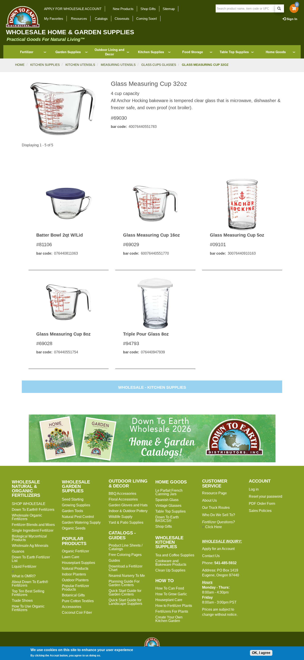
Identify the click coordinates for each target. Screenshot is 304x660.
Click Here (213, 527)
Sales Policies (260, 511)
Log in (254, 489)
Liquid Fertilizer (24, 566)
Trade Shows (22, 600)
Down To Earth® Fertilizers (33, 509)
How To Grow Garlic (171, 594)
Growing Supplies (76, 505)
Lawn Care (70, 557)
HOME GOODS (171, 481)
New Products (123, 9)
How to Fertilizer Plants (173, 606)
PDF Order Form (262, 503)
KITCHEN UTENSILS (80, 64)
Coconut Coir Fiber (77, 612)
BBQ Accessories (122, 493)
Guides (114, 560)
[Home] (21, 16)
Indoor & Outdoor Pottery (128, 511)
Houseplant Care (168, 600)
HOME (19, 64)
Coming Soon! (146, 18)
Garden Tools (72, 511)
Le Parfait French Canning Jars (168, 492)
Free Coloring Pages (125, 555)
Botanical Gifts (73, 595)
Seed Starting (72, 499)
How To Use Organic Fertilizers (28, 608)
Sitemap (169, 9)
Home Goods (276, 52)
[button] (62, 109)
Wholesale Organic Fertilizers (27, 517)
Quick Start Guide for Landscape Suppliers (125, 602)
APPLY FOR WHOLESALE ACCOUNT (72, 9)
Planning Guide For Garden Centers (124, 583)
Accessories (71, 607)
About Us (209, 500)
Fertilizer (26, 52)
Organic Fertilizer (75, 551)
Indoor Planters (74, 574)
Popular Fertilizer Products (75, 587)
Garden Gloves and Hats (128, 505)
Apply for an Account (218, 549)
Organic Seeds (73, 528)
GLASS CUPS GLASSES (158, 64)
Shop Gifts (148, 9)
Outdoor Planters (75, 580)
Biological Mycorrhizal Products (29, 538)
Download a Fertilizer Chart (125, 568)
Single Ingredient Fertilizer (32, 530)
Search (279, 8)
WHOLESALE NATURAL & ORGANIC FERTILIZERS (26, 488)
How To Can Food (169, 588)
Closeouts (122, 18)
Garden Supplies (68, 52)
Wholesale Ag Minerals (30, 545)
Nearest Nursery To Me (127, 576)
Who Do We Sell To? (218, 515)
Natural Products (75, 568)
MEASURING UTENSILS (118, 64)
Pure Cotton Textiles (78, 601)
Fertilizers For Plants (171, 611)
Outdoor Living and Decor (109, 51)
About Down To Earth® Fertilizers (30, 583)
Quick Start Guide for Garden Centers (125, 592)
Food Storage (192, 52)
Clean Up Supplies (170, 570)
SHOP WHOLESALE (28, 504)
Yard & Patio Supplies (126, 522)
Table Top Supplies (234, 52)
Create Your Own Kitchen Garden (168, 619)
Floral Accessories (123, 499)
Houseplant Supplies (78, 563)
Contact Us (211, 556)
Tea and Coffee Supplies (174, 555)
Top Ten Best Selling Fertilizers (28, 593)
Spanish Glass (166, 500)
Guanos (18, 551)
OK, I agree (261, 653)
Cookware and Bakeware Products (170, 562)
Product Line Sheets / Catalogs (125, 547)
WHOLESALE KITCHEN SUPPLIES (169, 542)
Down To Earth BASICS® (167, 519)
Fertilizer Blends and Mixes (33, 525)
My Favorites (53, 18)
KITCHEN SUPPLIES (45, 64)
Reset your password (265, 496)
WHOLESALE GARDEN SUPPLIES (76, 486)
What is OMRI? (24, 576)
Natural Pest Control (78, 517)
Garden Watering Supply (81, 522)
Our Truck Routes (216, 507)
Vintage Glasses (168, 505)
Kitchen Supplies (151, 52)
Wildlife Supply (120, 517)
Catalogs (101, 18)
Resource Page (214, 493)
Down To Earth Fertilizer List (31, 559)
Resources (79, 18)
